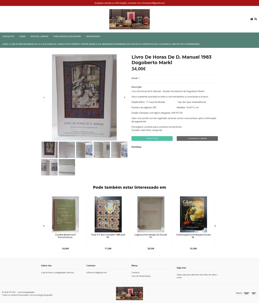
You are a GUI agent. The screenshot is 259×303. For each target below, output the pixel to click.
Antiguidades (93, 36)
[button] (251, 19)
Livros (22, 36)
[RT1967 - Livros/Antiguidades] (129, 19)
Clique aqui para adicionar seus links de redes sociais (197, 276)
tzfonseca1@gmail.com (96, 272)
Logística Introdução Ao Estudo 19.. (150, 236)
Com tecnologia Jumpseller (41, 295)
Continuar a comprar (197, 138)
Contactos (8, 36)
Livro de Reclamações (141, 276)
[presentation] (44, 97)
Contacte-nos (152, 138)
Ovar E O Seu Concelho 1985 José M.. (108, 236)
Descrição (137, 86)
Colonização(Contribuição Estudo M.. (193, 236)
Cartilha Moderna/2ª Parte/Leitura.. (65, 236)
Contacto (136, 272)
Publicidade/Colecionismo (67, 36)
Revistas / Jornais (39, 36)
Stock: (135, 78)
